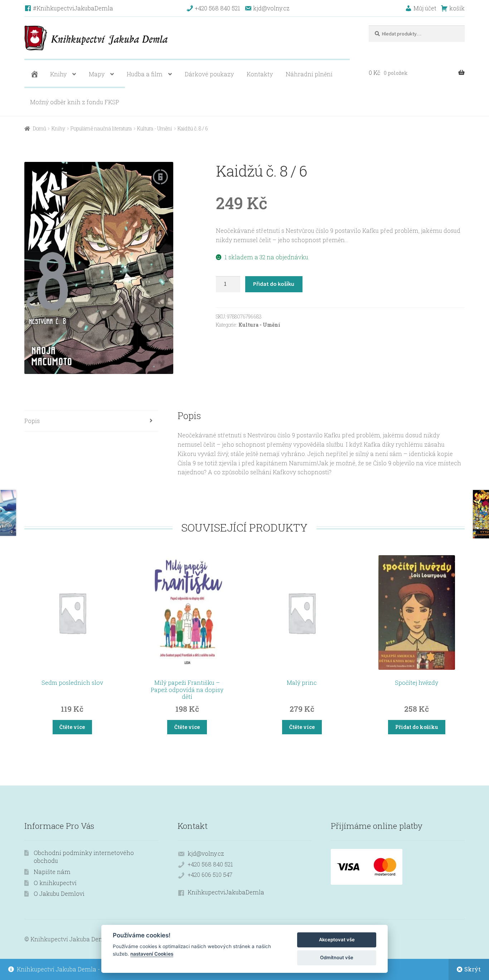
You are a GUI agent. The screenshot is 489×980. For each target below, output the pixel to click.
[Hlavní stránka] (33, 74)
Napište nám (52, 871)
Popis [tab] (32, 420)
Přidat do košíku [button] (416, 727)
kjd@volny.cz (206, 853)
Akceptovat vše (337, 939)
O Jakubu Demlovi (59, 893)
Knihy (58, 74)
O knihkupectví (55, 883)
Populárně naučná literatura (101, 128)
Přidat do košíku (273, 283)
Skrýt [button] (472, 969)
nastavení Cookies (151, 954)
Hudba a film (145, 74)
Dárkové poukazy (209, 74)
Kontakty (260, 74)
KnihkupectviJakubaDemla (226, 892)
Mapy (97, 74)
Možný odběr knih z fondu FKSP (74, 102)
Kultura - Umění (154, 128)
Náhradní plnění (309, 74)
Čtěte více (72, 727)
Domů (39, 128)
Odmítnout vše (336, 957)
